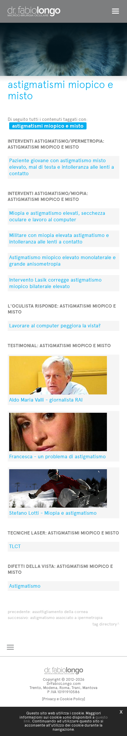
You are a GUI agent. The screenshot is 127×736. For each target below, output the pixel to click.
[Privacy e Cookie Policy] (63, 699)
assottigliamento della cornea (60, 611)
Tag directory (104, 624)
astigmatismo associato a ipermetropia (66, 617)
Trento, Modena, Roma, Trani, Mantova (63, 687)
